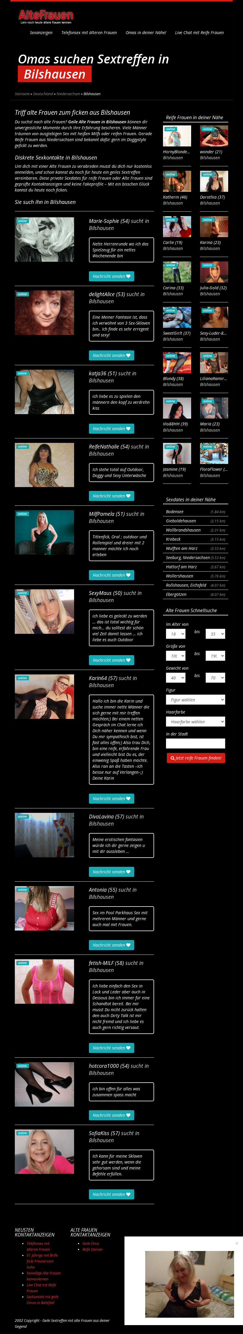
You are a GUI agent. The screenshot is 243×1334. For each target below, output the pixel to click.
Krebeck (195, 539)
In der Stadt (177, 734)
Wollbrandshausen (195, 530)
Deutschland (43, 93)
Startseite (22, 93)
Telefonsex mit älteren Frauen (89, 32)
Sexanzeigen (41, 32)
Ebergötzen (195, 594)
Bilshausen (101, 228)
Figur (170, 690)
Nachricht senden (109, 276)
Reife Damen (92, 1249)
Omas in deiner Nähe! (146, 32)
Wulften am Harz (195, 548)
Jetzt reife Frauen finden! (198, 758)
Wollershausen (195, 576)
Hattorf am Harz (195, 566)
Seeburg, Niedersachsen (195, 557)
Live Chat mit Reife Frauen (199, 32)
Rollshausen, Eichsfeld (195, 585)
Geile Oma (90, 1243)
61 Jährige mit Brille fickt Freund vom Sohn (42, 1261)
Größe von (175, 646)
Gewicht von (177, 668)
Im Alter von (177, 624)
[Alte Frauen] (45, 15)
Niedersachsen (68, 93)
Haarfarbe (175, 712)
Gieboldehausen (195, 521)
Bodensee (195, 511)
